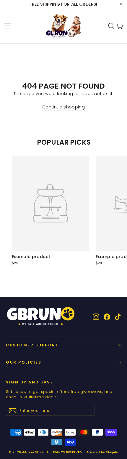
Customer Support (32, 345)
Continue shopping (63, 107)
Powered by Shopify (102, 452)
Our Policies (23, 362)
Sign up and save (29, 382)
